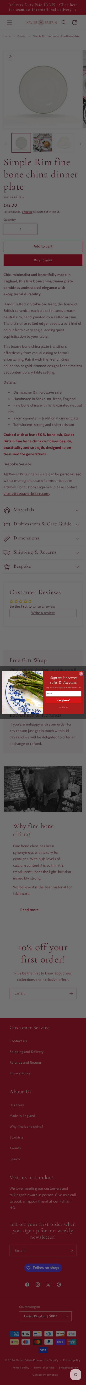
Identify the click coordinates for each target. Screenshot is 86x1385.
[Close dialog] (81, 674)
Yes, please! (63, 700)
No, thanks (63, 707)
